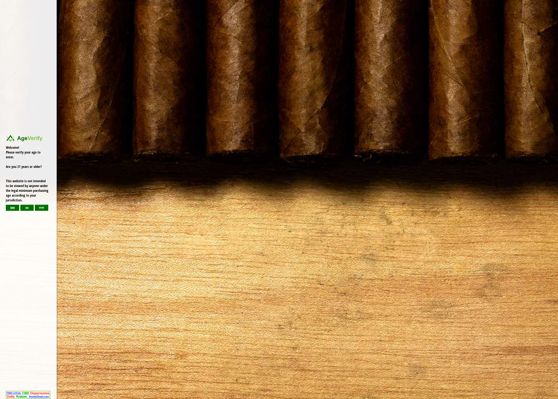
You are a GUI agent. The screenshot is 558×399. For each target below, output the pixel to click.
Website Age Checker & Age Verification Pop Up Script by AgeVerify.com (554, 398)
